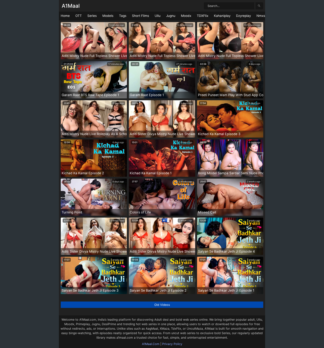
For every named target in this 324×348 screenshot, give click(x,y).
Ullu (157, 16)
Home (65, 16)
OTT (78, 16)
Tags (122, 16)
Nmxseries (264, 16)
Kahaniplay (222, 16)
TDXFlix (202, 16)
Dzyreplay (243, 16)
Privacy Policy (172, 344)
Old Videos (162, 305)
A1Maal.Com (150, 344)
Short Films (140, 16)
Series (92, 16)
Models (107, 16)
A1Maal (71, 6)
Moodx (186, 16)
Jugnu (170, 16)
